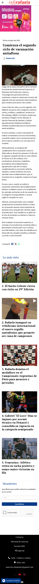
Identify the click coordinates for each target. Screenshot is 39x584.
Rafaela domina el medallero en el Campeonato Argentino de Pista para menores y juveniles (19, 375)
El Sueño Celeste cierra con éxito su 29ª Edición (18, 287)
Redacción (10, 58)
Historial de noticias (19, 541)
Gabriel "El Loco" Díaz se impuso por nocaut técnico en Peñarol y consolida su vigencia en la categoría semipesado (19, 422)
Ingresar (20, 550)
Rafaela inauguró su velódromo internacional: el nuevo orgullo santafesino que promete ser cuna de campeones (19, 329)
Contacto (19, 537)
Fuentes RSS (19, 546)
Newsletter (10, 483)
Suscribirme (19, 504)
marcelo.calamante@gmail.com (19, 567)
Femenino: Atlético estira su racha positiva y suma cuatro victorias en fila (18, 467)
